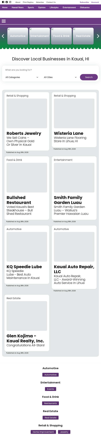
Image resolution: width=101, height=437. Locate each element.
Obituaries (85, 7)
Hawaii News (18, 7)
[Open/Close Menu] (3, 21)
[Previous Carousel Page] (3, 36)
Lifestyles (54, 7)
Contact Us (51, 2)
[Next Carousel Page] (98, 36)
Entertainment (69, 7)
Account (95, 2)
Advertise (40, 2)
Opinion (42, 7)
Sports (31, 7)
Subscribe (84, 2)
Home (4, 7)
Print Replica (28, 2)
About (17, 2)
